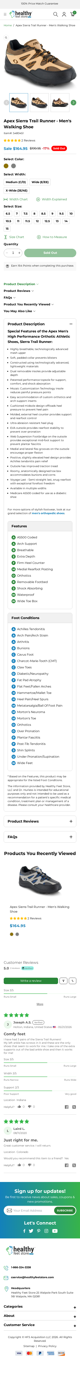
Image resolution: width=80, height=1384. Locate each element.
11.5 (27, 221)
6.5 (8, 213)
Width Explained (54, 199)
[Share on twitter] (74, 1107)
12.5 (47, 221)
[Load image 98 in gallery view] (60, 102)
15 (7, 228)
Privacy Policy (47, 1346)
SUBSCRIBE (65, 1210)
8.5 (43, 213)
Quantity (11, 244)
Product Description (19, 284)
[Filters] (63, 981)
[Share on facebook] (66, 1107)
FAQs (8, 297)
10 (71, 213)
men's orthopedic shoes (48, 513)
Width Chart (18, 199)
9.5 (61, 213)
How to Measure (55, 237)
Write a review (30, 981)
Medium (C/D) (16, 182)
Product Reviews (17, 291)
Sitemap (28, 1346)
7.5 (26, 213)
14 (66, 221)
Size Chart (16, 237)
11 (18, 221)
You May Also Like (18, 311)
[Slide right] (73, 102)
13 (57, 221)
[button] (5, 14)
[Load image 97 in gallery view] (39, 102)
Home (8, 25)
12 (37, 221)
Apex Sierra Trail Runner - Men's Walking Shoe (45, 25)
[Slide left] (6, 102)
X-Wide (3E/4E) (16, 190)
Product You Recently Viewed (27, 304)
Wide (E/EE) (40, 182)
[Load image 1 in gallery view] (18, 102)
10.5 (8, 221)
